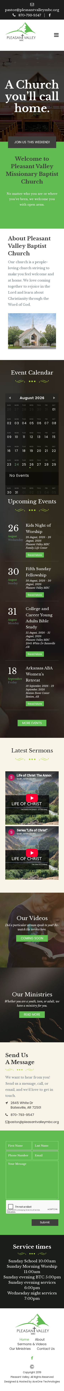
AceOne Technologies (46, 1381)
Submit (45, 1222)
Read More (35, 555)
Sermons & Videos (32, 1344)
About (40, 1339)
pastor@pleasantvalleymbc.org (32, 10)
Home (24, 1339)
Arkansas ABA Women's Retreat (39, 674)
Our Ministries (20, 1348)
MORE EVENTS (32, 723)
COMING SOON (32, 938)
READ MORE (32, 1014)
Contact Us (46, 1348)
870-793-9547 (29, 15)
